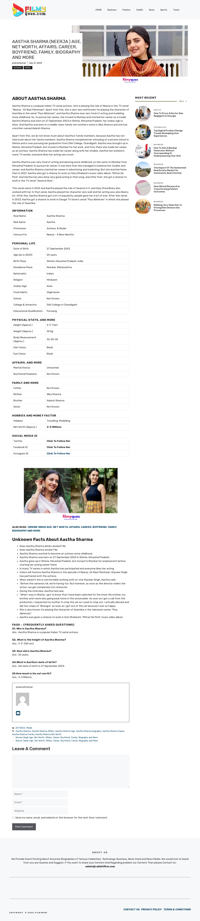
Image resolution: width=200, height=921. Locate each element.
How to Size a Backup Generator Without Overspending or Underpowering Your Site (167, 152)
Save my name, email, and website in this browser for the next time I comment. (61, 817)
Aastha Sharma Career (113, 731)
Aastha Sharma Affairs (43, 731)
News (151, 10)
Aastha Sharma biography (88, 731)
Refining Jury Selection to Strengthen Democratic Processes (168, 208)
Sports (163, 10)
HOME (98, 10)
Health (139, 10)
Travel (176, 10)
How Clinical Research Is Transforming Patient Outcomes (167, 189)
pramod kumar (19, 63)
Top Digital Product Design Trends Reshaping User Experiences (168, 133)
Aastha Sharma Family (23, 734)
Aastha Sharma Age (65, 731)
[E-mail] (18, 714)
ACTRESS (18, 68)
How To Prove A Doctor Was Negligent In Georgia (168, 114)
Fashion (126, 10)
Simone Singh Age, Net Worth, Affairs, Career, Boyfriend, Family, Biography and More (57, 737)
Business (112, 10)
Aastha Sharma (23, 731)
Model (28, 68)
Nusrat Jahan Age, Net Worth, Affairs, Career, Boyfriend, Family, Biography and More (57, 740)
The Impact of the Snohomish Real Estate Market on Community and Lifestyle (170, 170)
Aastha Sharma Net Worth (48, 734)
